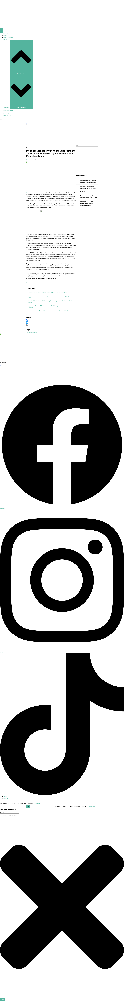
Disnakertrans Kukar (31, 332)
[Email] (51, 325)
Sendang (37, 803)
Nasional (57, 806)
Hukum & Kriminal (75, 806)
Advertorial (92, 806)
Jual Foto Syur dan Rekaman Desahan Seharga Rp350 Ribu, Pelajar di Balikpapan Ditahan (88, 180)
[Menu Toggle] (1, 30)
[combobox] (9, 815)
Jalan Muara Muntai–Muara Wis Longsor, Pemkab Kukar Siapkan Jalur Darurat (49, 311)
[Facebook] (51, 320)
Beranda (28, 146)
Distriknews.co (30, 193)
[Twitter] (51, 322)
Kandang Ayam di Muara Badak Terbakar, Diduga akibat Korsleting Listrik (47, 292)
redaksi (29, 159)
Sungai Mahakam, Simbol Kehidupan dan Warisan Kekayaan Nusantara (87, 203)
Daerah (65, 806)
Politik (84, 806)
